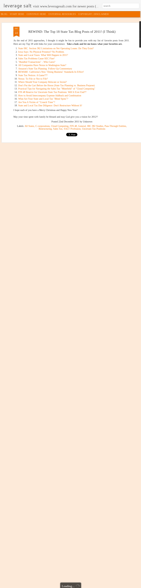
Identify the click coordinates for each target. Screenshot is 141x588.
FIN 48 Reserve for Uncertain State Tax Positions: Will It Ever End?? (52, 92)
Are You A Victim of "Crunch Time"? (36, 102)
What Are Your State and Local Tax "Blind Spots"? (43, 99)
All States (29, 126)
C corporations (42, 126)
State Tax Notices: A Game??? (32, 75)
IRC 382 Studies (95, 126)
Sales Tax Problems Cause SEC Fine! (36, 58)
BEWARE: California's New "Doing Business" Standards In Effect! (51, 72)
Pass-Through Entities (115, 126)
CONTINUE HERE (36, 14)
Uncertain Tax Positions (93, 129)
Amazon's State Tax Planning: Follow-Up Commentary (45, 68)
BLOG (4, 14)
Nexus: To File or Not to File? (33, 78)
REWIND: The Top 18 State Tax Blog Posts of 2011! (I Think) (72, 31)
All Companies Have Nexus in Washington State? (42, 65)
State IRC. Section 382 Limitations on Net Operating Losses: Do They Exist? (56, 48)
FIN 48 (73, 126)
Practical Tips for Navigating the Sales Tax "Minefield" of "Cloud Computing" (56, 88)
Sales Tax (57, 129)
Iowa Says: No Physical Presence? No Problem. (41, 52)
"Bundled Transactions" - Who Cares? (36, 62)
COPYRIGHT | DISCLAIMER (93, 14)
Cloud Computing (59, 126)
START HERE (17, 14)
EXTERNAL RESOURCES (62, 14)
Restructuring (45, 129)
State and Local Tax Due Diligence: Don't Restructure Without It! (50, 105)
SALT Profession (72, 129)
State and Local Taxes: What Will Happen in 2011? (43, 55)
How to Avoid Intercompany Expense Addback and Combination (49, 95)
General (82, 126)
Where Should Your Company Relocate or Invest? (42, 82)
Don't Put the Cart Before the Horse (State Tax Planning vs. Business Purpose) (56, 85)
